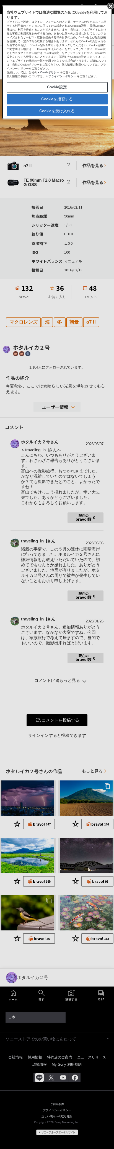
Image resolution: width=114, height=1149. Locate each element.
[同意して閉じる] (110, 6)
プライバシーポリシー (62, 76)
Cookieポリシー (49, 72)
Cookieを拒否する (57, 99)
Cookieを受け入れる (57, 111)
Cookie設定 (57, 87)
